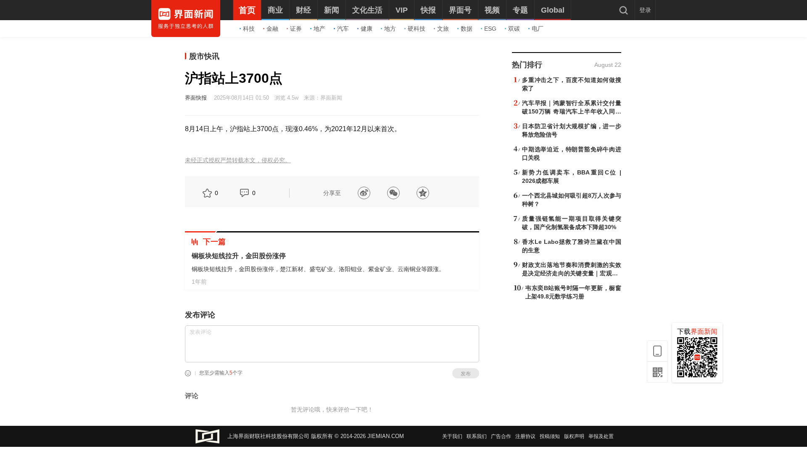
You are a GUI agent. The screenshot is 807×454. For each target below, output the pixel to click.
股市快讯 (204, 56)
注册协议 (525, 436)
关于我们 (452, 436)
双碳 (514, 28)
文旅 (443, 28)
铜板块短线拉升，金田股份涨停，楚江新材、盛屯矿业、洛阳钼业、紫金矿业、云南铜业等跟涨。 (318, 269)
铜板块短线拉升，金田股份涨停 (239, 255)
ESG (490, 28)
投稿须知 (550, 436)
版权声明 (574, 436)
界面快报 (196, 98)
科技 (249, 28)
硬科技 (416, 28)
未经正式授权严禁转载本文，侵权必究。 (238, 160)
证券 (296, 28)
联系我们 (477, 436)
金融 (272, 28)
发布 (466, 374)
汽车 (343, 28)
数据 (466, 28)
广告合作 (501, 436)
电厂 (537, 28)
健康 (366, 28)
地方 (390, 28)
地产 (319, 28)
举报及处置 (601, 436)
